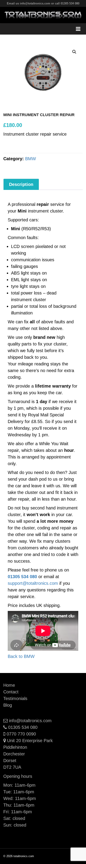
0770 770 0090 (21, 733)
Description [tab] (21, 184)
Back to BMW (21, 656)
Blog (7, 705)
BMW (30, 158)
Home (9, 685)
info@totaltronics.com (30, 720)
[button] (74, 52)
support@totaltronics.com (33, 583)
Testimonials (15, 698)
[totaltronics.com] (43, 14)
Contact (11, 691)
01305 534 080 (22, 576)
